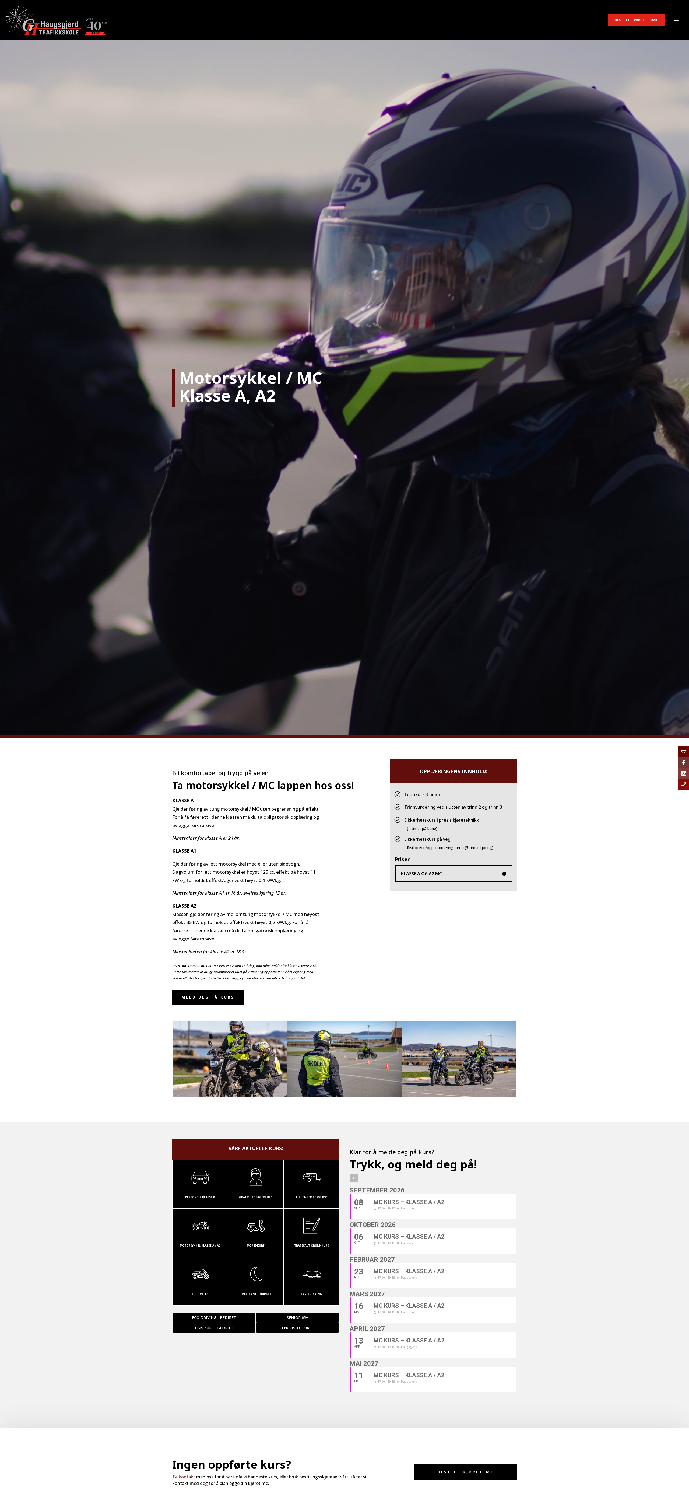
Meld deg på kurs (207, 997)
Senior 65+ (297, 1317)
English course (298, 1327)
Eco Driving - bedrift (214, 1317)
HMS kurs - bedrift (214, 1327)
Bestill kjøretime (465, 1471)
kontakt (187, 1477)
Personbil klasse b (200, 1197)
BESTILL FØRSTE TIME (636, 19)
